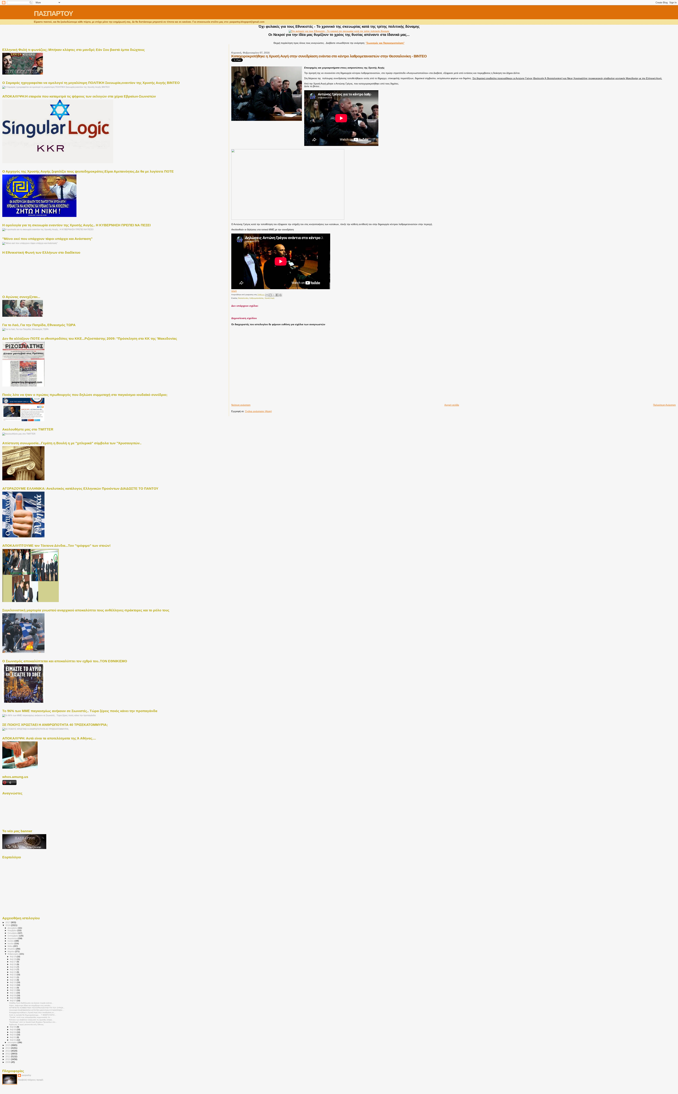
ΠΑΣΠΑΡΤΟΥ (53, 13)
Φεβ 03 (13, 1035)
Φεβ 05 (13, 1029)
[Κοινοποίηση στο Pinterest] (280, 295)
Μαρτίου (11, 951)
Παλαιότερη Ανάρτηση (664, 405)
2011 (8, 1056)
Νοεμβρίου (12, 930)
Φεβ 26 (13, 964)
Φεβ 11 (13, 993)
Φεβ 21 (13, 977)
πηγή (234, 291)
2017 (8, 922)
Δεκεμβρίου (13, 928)
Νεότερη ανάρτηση (240, 405)
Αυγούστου (13, 938)
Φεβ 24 (13, 969)
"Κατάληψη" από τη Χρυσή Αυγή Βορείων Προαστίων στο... (33, 1022)
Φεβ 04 (13, 1032)
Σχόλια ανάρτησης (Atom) (258, 411)
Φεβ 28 (13, 959)
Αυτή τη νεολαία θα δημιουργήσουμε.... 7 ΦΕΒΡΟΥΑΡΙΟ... (32, 1015)
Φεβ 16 (13, 980)
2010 (8, 1059)
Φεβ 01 (13, 1040)
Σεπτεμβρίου (13, 936)
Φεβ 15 (13, 982)
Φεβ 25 (13, 967)
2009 (8, 1062)
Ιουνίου (11, 943)
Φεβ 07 (13, 1000)
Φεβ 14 (13, 985)
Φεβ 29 (13, 957)
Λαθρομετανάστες (256, 298)
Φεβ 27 (13, 962)
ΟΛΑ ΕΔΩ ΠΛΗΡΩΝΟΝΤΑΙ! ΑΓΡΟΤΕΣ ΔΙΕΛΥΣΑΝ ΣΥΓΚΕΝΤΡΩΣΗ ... (36, 1010)
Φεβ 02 (13, 1037)
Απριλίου (12, 949)
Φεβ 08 (13, 998)
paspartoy (26, 1075)
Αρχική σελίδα (451, 405)
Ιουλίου (11, 941)
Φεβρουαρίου (13, 954)
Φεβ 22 (13, 975)
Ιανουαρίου (12, 1042)
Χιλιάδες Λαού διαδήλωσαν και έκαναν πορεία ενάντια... (31, 1003)
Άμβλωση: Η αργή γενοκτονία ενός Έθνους (26, 1024)
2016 (8, 925)
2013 (8, 1051)
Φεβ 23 (13, 972)
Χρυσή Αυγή (269, 298)
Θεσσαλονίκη (243, 298)
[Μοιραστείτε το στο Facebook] (277, 295)
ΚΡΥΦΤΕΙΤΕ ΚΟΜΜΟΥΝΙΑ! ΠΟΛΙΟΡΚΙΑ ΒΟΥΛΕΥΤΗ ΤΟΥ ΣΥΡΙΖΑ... (37, 1008)
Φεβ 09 (13, 995)
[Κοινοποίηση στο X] (273, 295)
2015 (8, 1045)
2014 (8, 1048)
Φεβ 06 (13, 1027)
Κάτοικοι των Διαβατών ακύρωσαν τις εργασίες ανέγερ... (31, 1020)
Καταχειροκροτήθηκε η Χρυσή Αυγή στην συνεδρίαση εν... (32, 1012)
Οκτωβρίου (13, 933)
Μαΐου (10, 946)
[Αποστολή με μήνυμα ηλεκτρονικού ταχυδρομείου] (267, 295)
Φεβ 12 (13, 990)
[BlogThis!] (270, 295)
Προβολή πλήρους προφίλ (30, 1080)
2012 (8, 1053)
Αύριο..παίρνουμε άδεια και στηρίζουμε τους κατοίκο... (30, 1005)
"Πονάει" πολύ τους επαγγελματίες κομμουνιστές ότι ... (30, 1017)
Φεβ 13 (13, 988)
